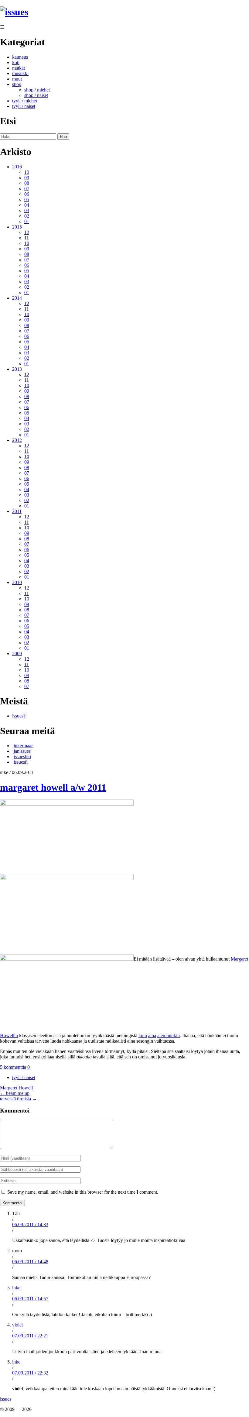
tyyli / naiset (23, 106)
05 (26, 199)
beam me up (14, 1093)
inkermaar (23, 745)
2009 (17, 653)
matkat (18, 68)
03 (26, 210)
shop (16, 84)
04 (26, 205)
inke (16, 1287)
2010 (17, 582)
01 (26, 221)
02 (26, 215)
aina (152, 1035)
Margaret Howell (16, 1087)
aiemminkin (168, 1035)
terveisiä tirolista (18, 1098)
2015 (17, 226)
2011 (17, 511)
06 (26, 194)
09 (26, 177)
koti (15, 62)
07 (26, 188)
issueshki (22, 756)
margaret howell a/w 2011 (53, 787)
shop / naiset (36, 95)
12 (26, 232)
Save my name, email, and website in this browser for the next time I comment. (82, 1192)
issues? (19, 715)
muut (17, 78)
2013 (17, 369)
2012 (17, 440)
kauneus (20, 57)
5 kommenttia (13, 1067)
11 (26, 237)
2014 (17, 298)
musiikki (20, 73)
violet (17, 1324)
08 (26, 183)
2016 (17, 166)
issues (5, 1399)
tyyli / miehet (24, 100)
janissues (22, 751)
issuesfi (21, 762)
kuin (142, 1035)
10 (26, 172)
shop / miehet (37, 89)
